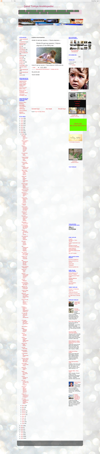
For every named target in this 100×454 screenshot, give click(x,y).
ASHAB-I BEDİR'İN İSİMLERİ (73, 279)
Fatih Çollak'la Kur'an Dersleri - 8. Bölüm (73, 274)
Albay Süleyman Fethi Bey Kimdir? (24, 330)
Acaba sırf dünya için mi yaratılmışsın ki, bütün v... (25, 395)
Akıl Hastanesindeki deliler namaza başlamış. (25, 248)
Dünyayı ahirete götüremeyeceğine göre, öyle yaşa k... (25, 360)
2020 (22, 129)
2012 (22, 434)
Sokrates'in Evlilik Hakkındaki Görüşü (73, 332)
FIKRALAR (21, 55)
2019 (22, 130)
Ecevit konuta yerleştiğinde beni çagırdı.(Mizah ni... (25, 226)
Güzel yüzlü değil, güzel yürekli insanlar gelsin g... (25, 200)
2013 (22, 432)
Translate (73, 65)
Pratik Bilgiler (22, 65)
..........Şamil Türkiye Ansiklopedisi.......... (38, 6)
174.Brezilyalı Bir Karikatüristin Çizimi (25, 355)
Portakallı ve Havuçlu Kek (74, 293)
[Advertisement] (43, 32)
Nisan (23, 418)
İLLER (76, 11)
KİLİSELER (21, 62)
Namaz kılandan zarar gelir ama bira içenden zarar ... (24, 148)
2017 (22, 425)
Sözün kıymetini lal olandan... (25, 190)
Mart (23, 419)
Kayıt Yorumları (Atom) (40, 111)
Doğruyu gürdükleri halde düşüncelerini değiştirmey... (25, 309)
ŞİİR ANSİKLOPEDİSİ (50, 11)
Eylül (23, 409)
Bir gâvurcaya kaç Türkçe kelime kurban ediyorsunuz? (25, 186)
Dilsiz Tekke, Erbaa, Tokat (74, 321)
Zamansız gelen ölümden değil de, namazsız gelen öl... (24, 389)
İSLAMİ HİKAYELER (23, 72)
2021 (22, 127)
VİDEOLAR (70, 11)
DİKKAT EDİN (22, 51)
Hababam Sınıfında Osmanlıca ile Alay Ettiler (74, 246)
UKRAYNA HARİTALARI (22, 108)
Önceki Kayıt (62, 109)
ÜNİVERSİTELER (23, 13)
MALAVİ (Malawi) (23, 110)
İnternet (21, 75)
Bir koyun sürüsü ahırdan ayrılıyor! (24, 243)
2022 (22, 125)
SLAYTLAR (43, 13)
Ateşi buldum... (25, 326)
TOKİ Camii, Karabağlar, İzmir (23, 95)
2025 (22, 120)
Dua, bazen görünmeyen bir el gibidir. (25, 253)
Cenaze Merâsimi (24, 280)
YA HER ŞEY (74, 115)
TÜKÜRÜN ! (71, 265)
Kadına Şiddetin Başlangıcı (25, 267)
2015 (22, 429)
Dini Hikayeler (22, 49)
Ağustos (24, 410)
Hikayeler (21, 58)
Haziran (24, 414)
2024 (22, 121)
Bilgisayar (21, 47)
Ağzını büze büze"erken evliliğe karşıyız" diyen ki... (25, 172)
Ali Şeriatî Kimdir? (24, 204)
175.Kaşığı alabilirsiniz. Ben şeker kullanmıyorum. (25, 322)
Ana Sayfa (22, 11)
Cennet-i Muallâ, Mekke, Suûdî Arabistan (22, 85)
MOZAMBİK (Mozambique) (22, 106)
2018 (22, 132)
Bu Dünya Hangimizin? (74, 259)
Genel (20, 57)
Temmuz (24, 412)
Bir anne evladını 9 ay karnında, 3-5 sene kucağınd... (25, 382)
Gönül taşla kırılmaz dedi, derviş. (25, 364)
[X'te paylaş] (43, 67)
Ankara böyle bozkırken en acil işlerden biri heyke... (25, 208)
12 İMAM (71, 281)
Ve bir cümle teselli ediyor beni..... (25, 163)
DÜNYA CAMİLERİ (31, 11)
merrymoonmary (45, 443)
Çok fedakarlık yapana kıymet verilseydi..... (25, 238)
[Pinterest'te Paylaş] (46, 67)
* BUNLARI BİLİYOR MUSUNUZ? (42, 69)
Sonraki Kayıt (35, 109)
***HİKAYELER (22, 41)
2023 (22, 123)
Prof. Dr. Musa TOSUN (77, 383)
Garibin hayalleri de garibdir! (25, 377)
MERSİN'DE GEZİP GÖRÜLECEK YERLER (59, 13)
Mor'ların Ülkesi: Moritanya (22, 103)
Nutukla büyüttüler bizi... (74, 266)
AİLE (20, 46)
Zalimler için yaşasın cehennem (24, 213)
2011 (22, 436)
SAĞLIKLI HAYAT (23, 66)
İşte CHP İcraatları (73, 253)
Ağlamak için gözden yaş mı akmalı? (25, 287)
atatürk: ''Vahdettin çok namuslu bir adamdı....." (25, 232)
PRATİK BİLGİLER (34, 13)
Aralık (23, 134)
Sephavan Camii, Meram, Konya (23, 82)
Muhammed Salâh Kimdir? (24, 344)
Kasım (23, 405)
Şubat (23, 421)
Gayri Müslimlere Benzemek (72, 283)
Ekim (23, 407)
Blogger (61, 443)
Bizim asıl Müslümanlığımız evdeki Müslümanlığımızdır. (25, 295)
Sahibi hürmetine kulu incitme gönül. (25, 373)
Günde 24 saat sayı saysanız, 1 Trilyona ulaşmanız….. (25, 302)
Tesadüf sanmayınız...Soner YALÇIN (73, 240)
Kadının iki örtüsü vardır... (24, 270)
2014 (22, 431)
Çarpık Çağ (71, 263)
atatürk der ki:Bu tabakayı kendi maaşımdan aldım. (25, 179)
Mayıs (23, 416)
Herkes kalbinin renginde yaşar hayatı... (25, 142)
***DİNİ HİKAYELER (23, 39)
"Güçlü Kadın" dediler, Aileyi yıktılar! (77, 303)
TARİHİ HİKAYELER (23, 69)
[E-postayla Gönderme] (38, 67)
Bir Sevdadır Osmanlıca (24, 351)
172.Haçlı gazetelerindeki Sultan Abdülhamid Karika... (25, 401)
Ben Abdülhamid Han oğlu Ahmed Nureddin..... (25, 262)
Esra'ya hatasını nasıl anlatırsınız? (25, 167)
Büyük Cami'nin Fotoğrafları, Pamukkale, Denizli (23, 91)
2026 (22, 118)
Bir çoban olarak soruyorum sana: (24, 137)
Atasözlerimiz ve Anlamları (22, 44)
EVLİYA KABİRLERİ (23, 52)
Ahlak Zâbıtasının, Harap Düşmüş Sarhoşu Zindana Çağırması (74, 342)
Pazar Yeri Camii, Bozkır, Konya (23, 88)
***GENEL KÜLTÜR (54, 69)
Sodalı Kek (71, 290)
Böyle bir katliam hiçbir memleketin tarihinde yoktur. (25, 275)
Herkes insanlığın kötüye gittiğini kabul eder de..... (25, 339)
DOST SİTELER (61, 11)
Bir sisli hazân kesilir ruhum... (25, 154)
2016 (22, 427)
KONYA (21, 60)
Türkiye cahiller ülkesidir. (25, 291)
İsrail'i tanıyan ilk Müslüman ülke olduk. (25, 283)
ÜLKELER (40, 11)
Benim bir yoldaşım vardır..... (24, 368)
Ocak (23, 423)
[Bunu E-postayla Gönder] (40, 67)
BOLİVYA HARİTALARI (22, 113)
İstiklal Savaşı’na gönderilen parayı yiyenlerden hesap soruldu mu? (74, 250)
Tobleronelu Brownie (73, 292)
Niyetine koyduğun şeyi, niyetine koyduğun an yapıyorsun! (77, 397)
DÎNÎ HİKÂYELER (74, 90)
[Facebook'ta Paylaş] (44, 67)
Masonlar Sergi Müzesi (77, 309)
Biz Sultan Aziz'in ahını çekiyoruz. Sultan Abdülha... (25, 218)
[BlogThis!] (42, 67)
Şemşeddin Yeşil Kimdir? (25, 223)
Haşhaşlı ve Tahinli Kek (74, 289)
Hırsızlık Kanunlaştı (24, 348)
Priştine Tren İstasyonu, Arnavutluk (24, 257)
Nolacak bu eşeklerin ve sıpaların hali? (25, 194)
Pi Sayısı (21, 63)
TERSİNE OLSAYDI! (74, 116)
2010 (22, 438)
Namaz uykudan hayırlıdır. (24, 334)
